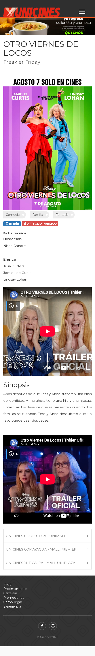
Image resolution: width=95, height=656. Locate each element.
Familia (37, 215)
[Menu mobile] (82, 12)
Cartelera (10, 593)
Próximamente (15, 589)
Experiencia (12, 606)
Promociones (13, 598)
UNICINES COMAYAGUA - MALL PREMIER (41, 549)
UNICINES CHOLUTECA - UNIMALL (36, 536)
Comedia (13, 215)
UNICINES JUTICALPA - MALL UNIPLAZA (40, 563)
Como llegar (12, 602)
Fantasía (62, 215)
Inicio (7, 584)
